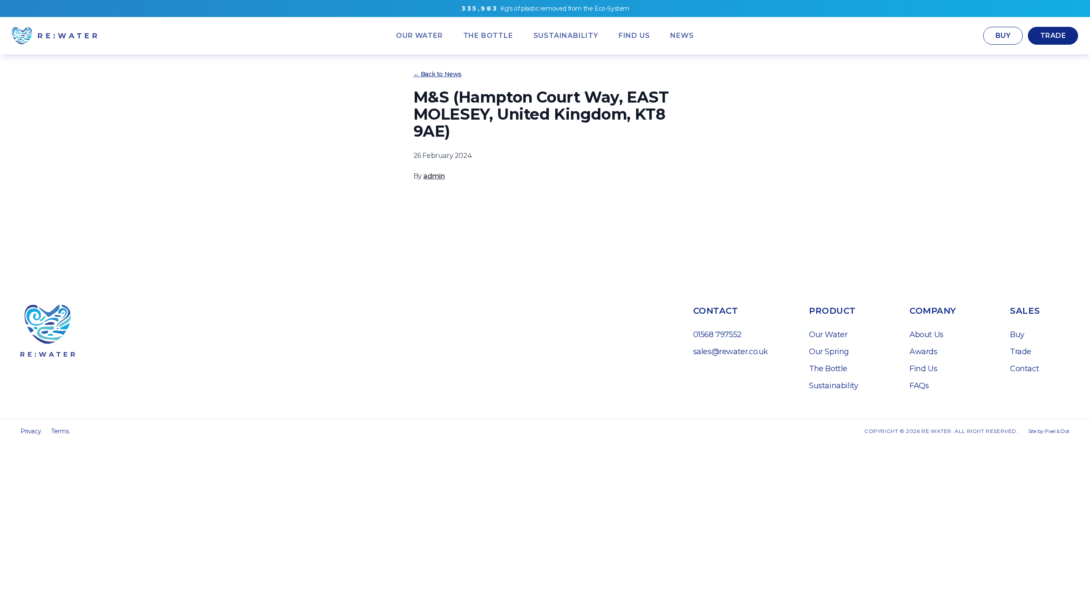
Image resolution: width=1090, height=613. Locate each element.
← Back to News (437, 74)
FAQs (919, 385)
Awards (923, 351)
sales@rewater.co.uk (730, 351)
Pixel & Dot (1057, 431)
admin (434, 176)
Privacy (30, 431)
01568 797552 (717, 334)
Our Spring (829, 351)
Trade (1053, 36)
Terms (60, 431)
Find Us (923, 368)
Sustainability (833, 385)
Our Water (828, 334)
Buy (1002, 36)
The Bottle (828, 368)
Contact (1024, 368)
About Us (926, 334)
